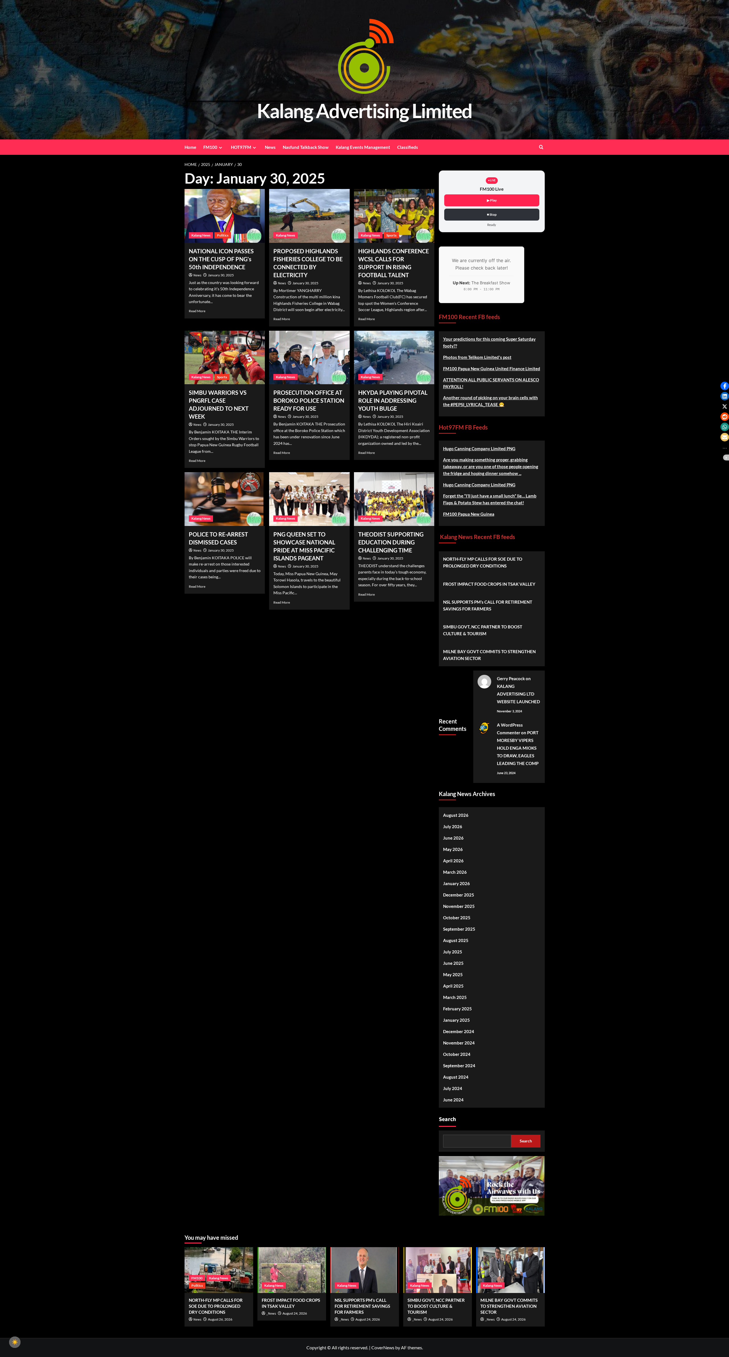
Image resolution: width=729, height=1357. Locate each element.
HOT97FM (241, 147)
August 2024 (455, 1077)
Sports (391, 235)
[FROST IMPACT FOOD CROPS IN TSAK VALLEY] (291, 1270)
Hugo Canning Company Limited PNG (479, 448)
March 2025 (455, 997)
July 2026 (452, 826)
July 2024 (452, 1088)
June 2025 (453, 963)
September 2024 (459, 1065)
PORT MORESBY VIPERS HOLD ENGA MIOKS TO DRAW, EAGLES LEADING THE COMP (517, 748)
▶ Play (492, 200)
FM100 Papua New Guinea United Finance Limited (491, 368)
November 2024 (459, 1042)
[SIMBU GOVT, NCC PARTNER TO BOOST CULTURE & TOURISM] (437, 1270)
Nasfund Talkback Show (306, 147)
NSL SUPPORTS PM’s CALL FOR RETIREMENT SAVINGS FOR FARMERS (487, 605)
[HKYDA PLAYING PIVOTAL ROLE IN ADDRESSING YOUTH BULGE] (394, 357)
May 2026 (453, 849)
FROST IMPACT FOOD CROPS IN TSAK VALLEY (489, 584)
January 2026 (456, 883)
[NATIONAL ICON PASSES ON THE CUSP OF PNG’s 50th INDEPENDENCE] (225, 215)
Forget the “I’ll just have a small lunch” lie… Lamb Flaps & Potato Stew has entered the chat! (489, 499)
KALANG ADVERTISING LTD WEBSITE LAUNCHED (518, 694)
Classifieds (407, 147)
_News (271, 1313)
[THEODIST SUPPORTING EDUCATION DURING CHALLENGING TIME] (394, 499)
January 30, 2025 (221, 275)
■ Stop (492, 214)
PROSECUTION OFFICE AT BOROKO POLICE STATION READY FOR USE (308, 400)
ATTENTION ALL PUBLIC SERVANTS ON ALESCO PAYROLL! (491, 383)
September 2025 (459, 929)
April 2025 (453, 985)
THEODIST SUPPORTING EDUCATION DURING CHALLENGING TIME (390, 542)
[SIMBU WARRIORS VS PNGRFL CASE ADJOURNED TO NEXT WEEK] (225, 357)
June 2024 (453, 1099)
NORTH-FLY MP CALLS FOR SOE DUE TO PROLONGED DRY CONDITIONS (482, 562)
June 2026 (453, 837)
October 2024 (456, 1054)
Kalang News (200, 235)
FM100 (210, 147)
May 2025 (453, 974)
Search (447, 1119)
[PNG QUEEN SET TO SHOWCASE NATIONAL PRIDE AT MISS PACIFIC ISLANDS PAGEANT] (309, 499)
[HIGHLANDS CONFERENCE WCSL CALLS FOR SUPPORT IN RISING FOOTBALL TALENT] (394, 215)
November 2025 (459, 906)
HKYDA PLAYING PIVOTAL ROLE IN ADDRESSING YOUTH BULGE (392, 400)
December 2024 (458, 1031)
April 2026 (453, 860)
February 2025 (457, 1008)
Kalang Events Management (363, 147)
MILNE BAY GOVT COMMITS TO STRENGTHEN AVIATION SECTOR (489, 655)
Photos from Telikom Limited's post (477, 357)
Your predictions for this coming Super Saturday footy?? (489, 342)
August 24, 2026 (294, 1313)
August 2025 (455, 940)
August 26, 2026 (220, 1319)
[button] (724, 386)
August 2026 (455, 815)
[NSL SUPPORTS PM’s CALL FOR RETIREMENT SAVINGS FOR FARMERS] (364, 1270)
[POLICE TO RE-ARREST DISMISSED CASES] (225, 499)
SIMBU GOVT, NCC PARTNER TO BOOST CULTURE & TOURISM (482, 630)
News (270, 147)
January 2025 (456, 1020)
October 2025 (456, 917)
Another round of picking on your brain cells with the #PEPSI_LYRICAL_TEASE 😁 (490, 401)
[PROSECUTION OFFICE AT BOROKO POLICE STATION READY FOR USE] (309, 357)
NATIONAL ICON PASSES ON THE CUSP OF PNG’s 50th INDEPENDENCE (221, 259)
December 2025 (458, 894)
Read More (197, 311)
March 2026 (455, 872)
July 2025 (452, 951)
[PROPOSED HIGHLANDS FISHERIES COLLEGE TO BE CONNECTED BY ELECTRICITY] (309, 215)
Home (190, 147)
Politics (222, 235)
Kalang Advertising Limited (364, 110)
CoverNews (382, 1347)
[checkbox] (15, 1342)
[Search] (541, 147)
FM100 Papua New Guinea (468, 514)
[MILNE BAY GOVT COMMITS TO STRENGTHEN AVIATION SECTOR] (510, 1270)
